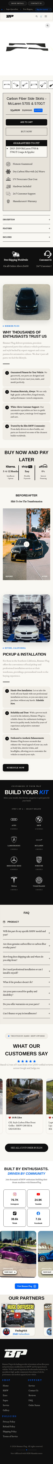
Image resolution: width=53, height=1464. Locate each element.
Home (6, 1385)
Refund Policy (9, 1426)
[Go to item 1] (7, 85)
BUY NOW (26, 131)
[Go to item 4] (34, 85)
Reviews (32, 1395)
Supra (5, 1400)
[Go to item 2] (16, 85)
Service (6, 1405)
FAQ (31, 1400)
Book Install (17, 3)
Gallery (6, 1410)
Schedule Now (16, 767)
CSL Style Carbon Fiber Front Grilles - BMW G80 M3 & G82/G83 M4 (19, 1126)
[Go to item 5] (43, 85)
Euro (5, 1395)
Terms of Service (10, 1436)
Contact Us (36, 3)
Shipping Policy (10, 1431)
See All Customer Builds (26, 1147)
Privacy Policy (9, 1421)
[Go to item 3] (25, 85)
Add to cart (26, 122)
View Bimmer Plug (24, 1286)
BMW (5, 1390)
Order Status (34, 1405)
